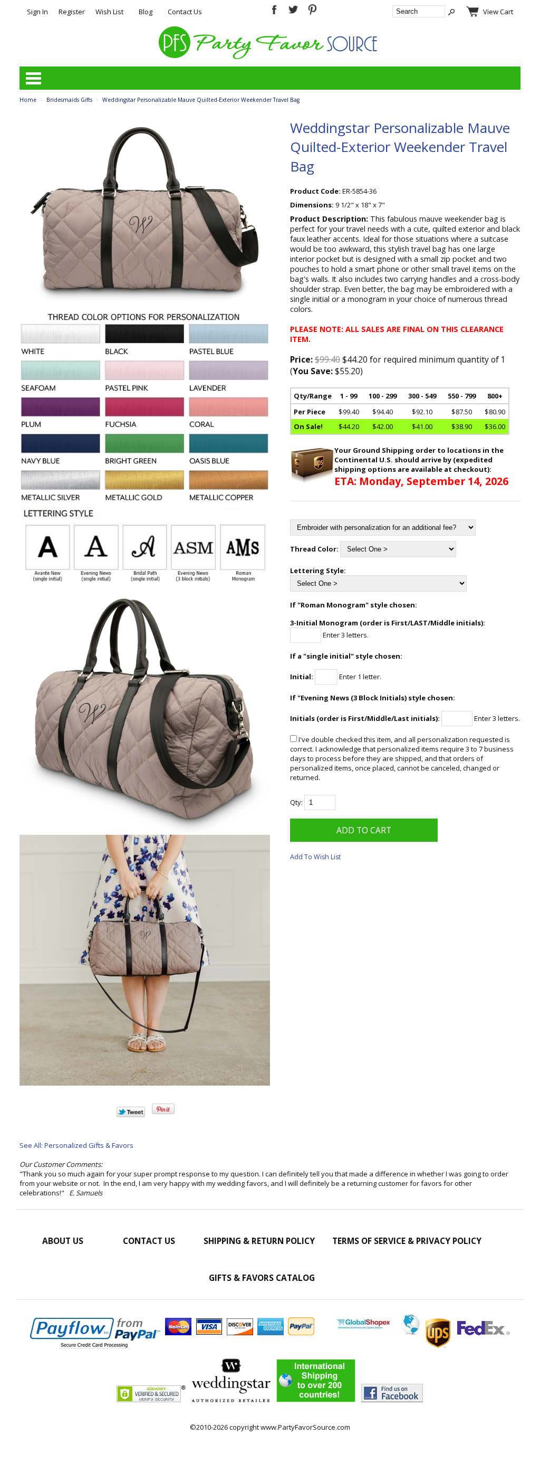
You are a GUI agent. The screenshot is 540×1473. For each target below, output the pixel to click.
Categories (33, 78)
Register (72, 11)
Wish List (109, 11)
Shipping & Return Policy (259, 1241)
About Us (62, 1241)
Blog (145, 11)
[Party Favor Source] (270, 56)
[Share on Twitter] (131, 1114)
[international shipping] (423, 1332)
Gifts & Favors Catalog (262, 1278)
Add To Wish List (315, 856)
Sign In (37, 11)
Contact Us (185, 11)
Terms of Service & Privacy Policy (406, 1241)
